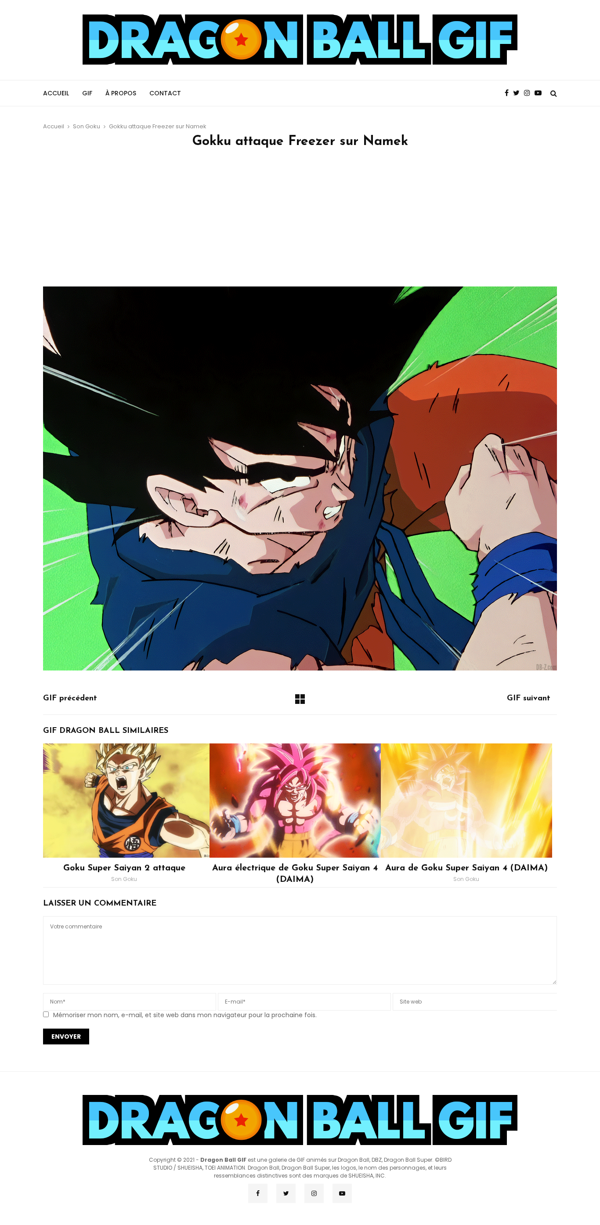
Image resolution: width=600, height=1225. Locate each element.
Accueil (56, 93)
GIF (87, 93)
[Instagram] (529, 93)
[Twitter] (518, 93)
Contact (165, 93)
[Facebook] (509, 93)
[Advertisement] (300, 220)
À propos (120, 93)
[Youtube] (540, 93)
